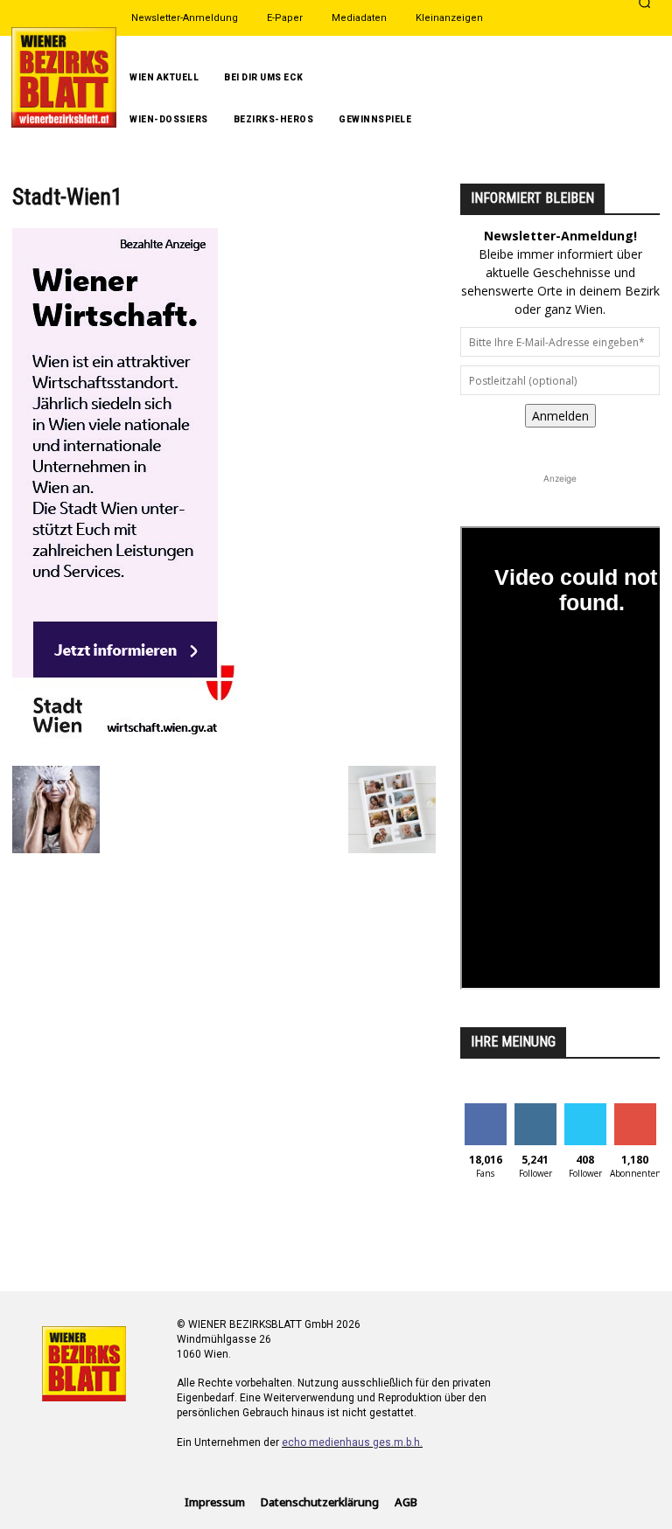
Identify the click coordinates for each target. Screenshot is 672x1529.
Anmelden (560, 415)
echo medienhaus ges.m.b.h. (352, 1442)
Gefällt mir (485, 1116)
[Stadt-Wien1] (143, 747)
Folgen (535, 1109)
